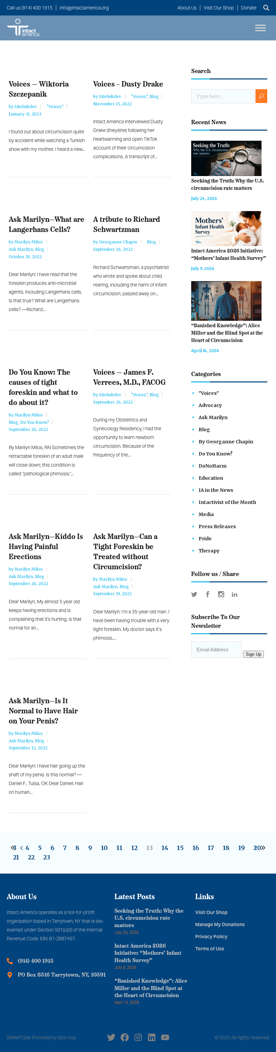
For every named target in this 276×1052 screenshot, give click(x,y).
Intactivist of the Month (227, 502)
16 (196, 848)
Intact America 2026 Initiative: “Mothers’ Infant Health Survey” (147, 954)
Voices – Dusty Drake (128, 85)
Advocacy (210, 405)
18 (226, 848)
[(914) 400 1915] (10, 961)
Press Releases (217, 526)
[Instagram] (138, 1037)
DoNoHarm (213, 466)
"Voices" (55, 106)
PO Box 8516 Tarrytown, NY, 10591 (62, 975)
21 (16, 857)
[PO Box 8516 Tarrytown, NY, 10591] (10, 975)
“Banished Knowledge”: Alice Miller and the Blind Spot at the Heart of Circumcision (227, 333)
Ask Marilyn (21, 249)
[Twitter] (111, 1037)
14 (165, 848)
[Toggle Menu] (260, 28)
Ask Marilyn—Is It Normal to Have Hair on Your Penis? (43, 711)
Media (206, 514)
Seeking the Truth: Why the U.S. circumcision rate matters (148, 919)
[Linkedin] (151, 1037)
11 (119, 848)
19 (241, 848)
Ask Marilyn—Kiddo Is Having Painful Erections (46, 547)
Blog (154, 96)
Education (211, 478)
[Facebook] (124, 1037)
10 (104, 848)
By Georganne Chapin (226, 442)
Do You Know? (34, 422)
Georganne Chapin (118, 241)
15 (180, 848)
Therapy (209, 551)
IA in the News (216, 490)
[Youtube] (165, 1037)
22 (31, 857)
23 (46, 857)
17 (211, 848)
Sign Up (253, 654)
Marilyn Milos (29, 241)
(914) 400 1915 (36, 961)
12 (134, 848)
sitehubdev (26, 106)
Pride (205, 539)
